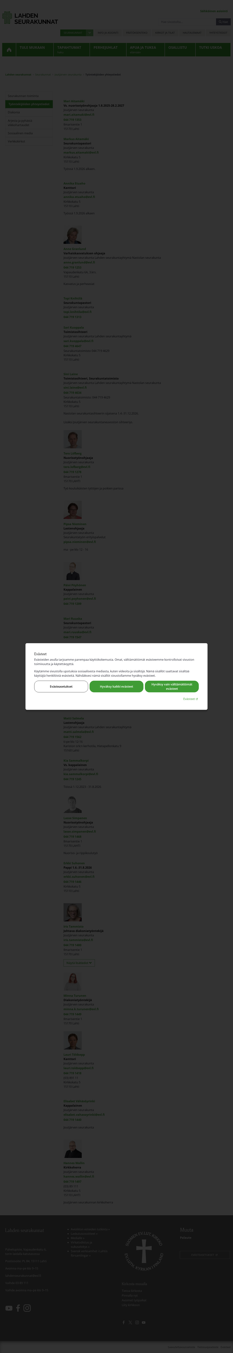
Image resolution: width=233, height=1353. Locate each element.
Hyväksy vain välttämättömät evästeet (171, 686)
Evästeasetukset (61, 687)
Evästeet (191, 699)
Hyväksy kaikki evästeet (116, 687)
